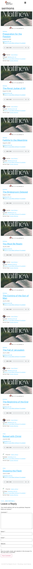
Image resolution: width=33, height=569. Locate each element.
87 (8, 501)
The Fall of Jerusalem (13, 350)
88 (10, 501)
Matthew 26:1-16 (7, 41)
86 (6, 501)
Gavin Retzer (14, 54)
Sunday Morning (14, 60)
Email (3, 537)
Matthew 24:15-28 (7, 303)
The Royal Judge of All (14, 88)
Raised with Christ (12, 436)
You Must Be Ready (12, 244)
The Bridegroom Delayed (15, 192)
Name (3, 531)
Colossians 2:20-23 (7, 475)
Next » (13, 501)
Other (4, 433)
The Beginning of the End (15, 402)
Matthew (5, 31)
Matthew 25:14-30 (7, 145)
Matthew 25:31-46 (7, 93)
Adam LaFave (14, 454)
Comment (4, 512)
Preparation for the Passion (12, 35)
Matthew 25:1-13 (7, 197)
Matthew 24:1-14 (7, 406)
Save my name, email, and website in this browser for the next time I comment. (16, 552)
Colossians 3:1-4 (7, 441)
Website (3, 543)
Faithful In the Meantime (15, 140)
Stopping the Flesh (12, 471)
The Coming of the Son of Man (16, 297)
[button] (25, 2)
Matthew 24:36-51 (7, 248)
